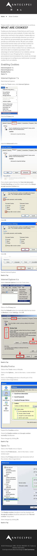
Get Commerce (29, 549)
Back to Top (4, 275)
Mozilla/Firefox (5, 72)
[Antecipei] (18, 3)
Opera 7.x (4, 74)
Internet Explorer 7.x (7, 68)
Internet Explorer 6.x (7, 70)
